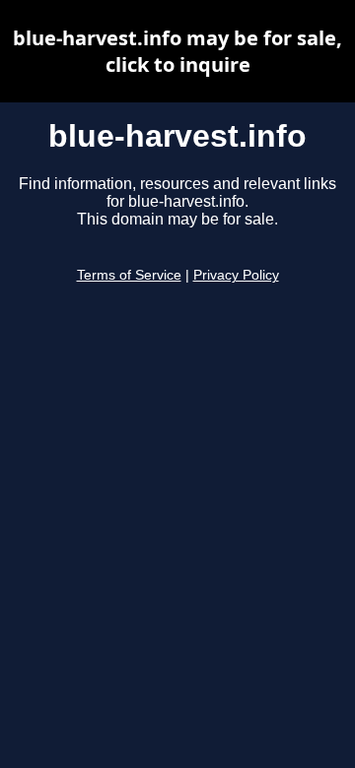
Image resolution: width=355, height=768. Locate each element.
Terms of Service (129, 275)
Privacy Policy (236, 275)
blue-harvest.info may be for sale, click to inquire (177, 51)
